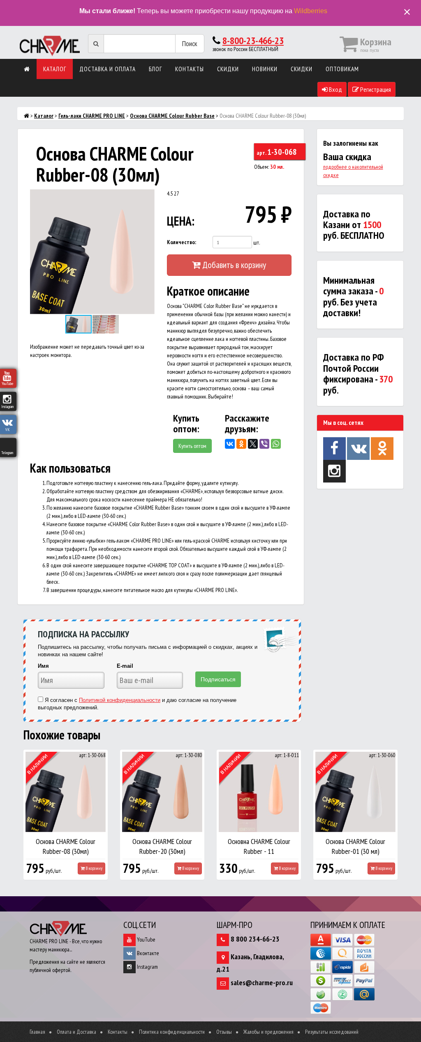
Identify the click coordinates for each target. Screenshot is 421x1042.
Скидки (228, 69)
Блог (155, 69)
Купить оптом (192, 446)
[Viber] (264, 444)
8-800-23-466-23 (253, 40)
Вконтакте (147, 953)
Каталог (54, 69)
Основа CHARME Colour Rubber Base (172, 115)
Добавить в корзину (233, 264)
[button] (147, 196)
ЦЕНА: (180, 221)
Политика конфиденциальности (172, 1031)
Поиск (189, 43)
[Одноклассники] (241, 444)
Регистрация (375, 89)
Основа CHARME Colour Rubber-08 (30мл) (65, 846)
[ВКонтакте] (230, 444)
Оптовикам (342, 69)
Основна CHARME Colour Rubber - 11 (259, 846)
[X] (253, 444)
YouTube (145, 939)
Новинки (265, 69)
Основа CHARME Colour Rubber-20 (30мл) (162, 846)
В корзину (93, 868)
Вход (335, 89)
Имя (43, 666)
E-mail (125, 666)
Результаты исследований (332, 1031)
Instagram (147, 966)
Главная (37, 1031)
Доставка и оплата (107, 69)
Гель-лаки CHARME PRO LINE (91, 115)
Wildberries (310, 10)
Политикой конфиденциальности (119, 700)
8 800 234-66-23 (255, 939)
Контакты (189, 69)
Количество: (181, 242)
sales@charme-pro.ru (262, 982)
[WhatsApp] (276, 444)
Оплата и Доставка (76, 1031)
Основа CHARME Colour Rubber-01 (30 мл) (355, 846)
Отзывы (224, 1031)
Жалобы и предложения (268, 1031)
